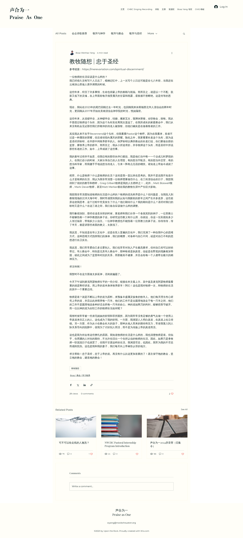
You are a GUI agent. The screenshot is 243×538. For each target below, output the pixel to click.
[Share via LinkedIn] (84, 385)
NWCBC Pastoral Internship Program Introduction (120, 444)
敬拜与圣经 (135, 33)
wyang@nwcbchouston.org (121, 522)
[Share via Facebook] (70, 385)
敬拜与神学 (99, 33)
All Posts (60, 33)
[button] (184, 33)
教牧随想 (75, 368)
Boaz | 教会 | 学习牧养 (80, 375)
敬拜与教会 (117, 33)
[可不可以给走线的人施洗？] (76, 426)
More (151, 33)
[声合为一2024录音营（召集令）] (167, 426)
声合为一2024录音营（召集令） (165, 444)
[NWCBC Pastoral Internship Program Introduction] (121, 426)
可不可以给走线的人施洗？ (74, 442)
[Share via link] (91, 385)
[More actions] (172, 53)
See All (184, 409)
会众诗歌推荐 (79, 33)
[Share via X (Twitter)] (77, 385)
